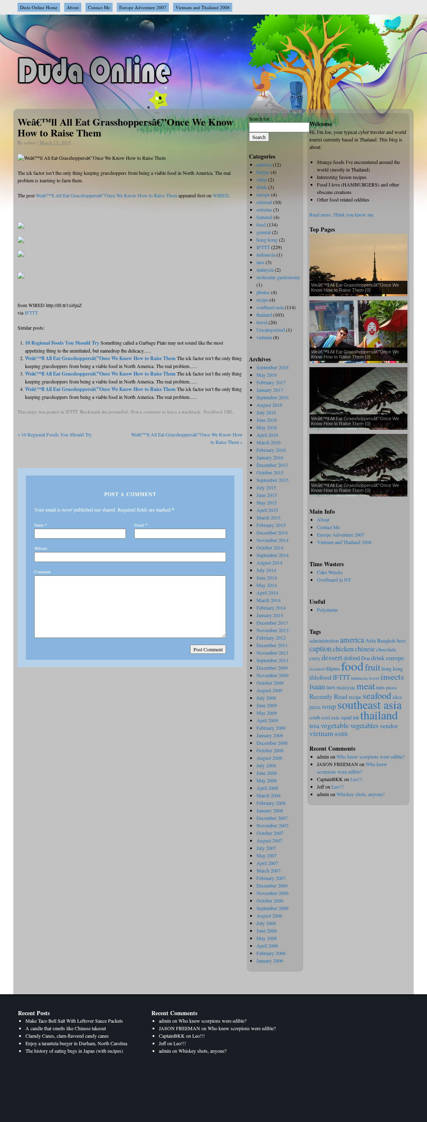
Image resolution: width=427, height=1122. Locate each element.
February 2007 (271, 878)
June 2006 (266, 930)
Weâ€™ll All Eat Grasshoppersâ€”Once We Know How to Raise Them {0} (355, 287)
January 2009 (269, 735)
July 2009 (266, 697)
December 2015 (272, 464)
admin (30, 142)
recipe (262, 299)
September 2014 (272, 555)
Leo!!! (356, 779)
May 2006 (266, 938)
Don (365, 658)
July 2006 (266, 923)
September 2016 (272, 397)
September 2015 (272, 480)
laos (330, 687)
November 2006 (272, 893)
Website (40, 548)
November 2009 (272, 675)
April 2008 (267, 787)
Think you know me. (353, 214)
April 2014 (267, 592)
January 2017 (269, 389)
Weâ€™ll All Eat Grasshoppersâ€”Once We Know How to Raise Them (106, 195)
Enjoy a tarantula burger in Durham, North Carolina (76, 1043)
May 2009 (266, 712)
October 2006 (270, 900)
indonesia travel (365, 678)
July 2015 (266, 487)
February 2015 (271, 525)
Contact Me (99, 7)
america (352, 639)
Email (139, 525)
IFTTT (31, 312)
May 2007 (266, 855)
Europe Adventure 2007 (142, 7)
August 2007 (269, 840)
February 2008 (271, 802)
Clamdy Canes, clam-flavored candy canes (67, 1035)
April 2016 (267, 434)
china (261, 179)
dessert (332, 657)
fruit (372, 667)
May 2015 (266, 502)
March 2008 (268, 795)
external (264, 202)
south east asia (324, 717)
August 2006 (269, 915)
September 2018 (272, 367)
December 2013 (272, 622)
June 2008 (266, 772)
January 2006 (269, 960)
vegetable (335, 725)
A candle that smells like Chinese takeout (65, 1028)
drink (378, 657)
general (263, 232)
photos (391, 688)
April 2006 (267, 945)
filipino (333, 668)
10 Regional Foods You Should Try (62, 342)
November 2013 (272, 630)
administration (324, 640)
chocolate (386, 649)
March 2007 (268, 870)
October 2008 (270, 750)
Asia (370, 640)
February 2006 (271, 953)
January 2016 (269, 457)
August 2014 (269, 562)
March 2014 (268, 600)
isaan (317, 686)
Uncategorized (270, 329)
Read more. (320, 214)
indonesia (265, 254)
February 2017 (271, 382)
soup (329, 706)
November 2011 (272, 652)
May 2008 (266, 780)
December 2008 (272, 742)
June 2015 (266, 495)
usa (314, 725)
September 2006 (272, 908)
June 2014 (266, 577)
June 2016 (266, 419)
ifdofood (320, 677)
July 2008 (266, 765)
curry (314, 658)
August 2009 (269, 690)
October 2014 (270, 547)
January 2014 (269, 615)
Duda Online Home (39, 7)
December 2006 (272, 885)
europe (395, 657)
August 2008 (269, 757)
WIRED (221, 195)
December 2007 (272, 817)
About (73, 7)
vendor (389, 725)
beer (401, 640)
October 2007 (270, 833)
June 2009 (266, 705)
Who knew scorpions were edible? (370, 756)
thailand (379, 715)
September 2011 (272, 660)
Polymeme (327, 609)
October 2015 (270, 472)
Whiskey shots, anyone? (360, 794)
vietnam (321, 733)
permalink (118, 411)
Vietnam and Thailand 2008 (203, 7)
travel (261, 322)
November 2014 (272, 540)
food (352, 666)
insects (392, 676)
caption (320, 648)
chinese (365, 648)
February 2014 (271, 607)
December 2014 (272, 532)
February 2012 (271, 637)
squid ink (350, 717)
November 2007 (272, 825)
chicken (343, 648)
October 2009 (270, 682)
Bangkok (386, 640)
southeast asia (369, 704)
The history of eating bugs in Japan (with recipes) (74, 1050)
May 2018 (266, 374)
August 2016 (269, 404)
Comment (42, 572)
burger (262, 172)
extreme (264, 209)
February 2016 (271, 449)
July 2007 (266, 848)
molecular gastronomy (278, 277)
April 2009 (267, 720)
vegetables (364, 725)
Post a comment (146, 411)
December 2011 (272, 645)
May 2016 (266, 427)
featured (316, 669)
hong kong (392, 668)
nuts (380, 687)
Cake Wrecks (330, 572)
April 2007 (267, 863)
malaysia (346, 687)
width (341, 734)
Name (39, 525)
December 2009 (272, 667)
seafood (377, 695)
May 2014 (266, 585)
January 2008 (269, 810)
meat (366, 685)
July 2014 (266, 570)
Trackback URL (218, 411)
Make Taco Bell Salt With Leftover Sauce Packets (74, 1020)
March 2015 (268, 517)
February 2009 (271, 727)
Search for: (260, 118)
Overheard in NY (334, 579)
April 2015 (267, 510)
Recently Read (328, 696)
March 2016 (268, 442)
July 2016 (266, 412)
